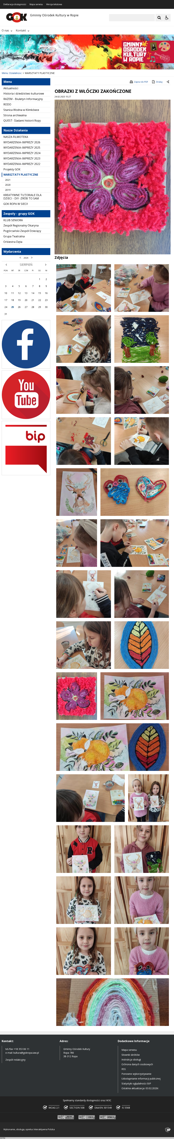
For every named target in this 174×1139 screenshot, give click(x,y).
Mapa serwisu (36, 4)
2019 (8, 189)
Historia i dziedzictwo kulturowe (23, 93)
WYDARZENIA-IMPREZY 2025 (21, 147)
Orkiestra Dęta (12, 242)
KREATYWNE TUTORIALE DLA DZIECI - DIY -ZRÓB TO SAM (22, 196)
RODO (7, 104)
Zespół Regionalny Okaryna (21, 225)
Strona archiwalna (15, 115)
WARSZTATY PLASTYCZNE (20, 174)
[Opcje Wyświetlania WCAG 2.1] (167, 17)
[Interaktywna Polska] (168, 1129)
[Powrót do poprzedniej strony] (168, 82)
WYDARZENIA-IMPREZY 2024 (21, 153)
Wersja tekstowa (54, 4)
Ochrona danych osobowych (137, 1064)
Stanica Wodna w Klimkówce (21, 110)
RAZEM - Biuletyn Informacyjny (23, 99)
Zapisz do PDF (141, 81)
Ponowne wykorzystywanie (136, 1073)
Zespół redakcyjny (15, 1059)
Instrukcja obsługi (131, 1059)
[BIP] (26, 474)
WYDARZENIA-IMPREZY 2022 (21, 164)
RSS (123, 1069)
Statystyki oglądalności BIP (136, 1083)
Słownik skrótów (130, 1054)
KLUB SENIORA (13, 220)
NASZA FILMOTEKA (15, 137)
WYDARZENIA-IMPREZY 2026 (21, 142)
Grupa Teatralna (14, 236)
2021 (8, 179)
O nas (5, 30)
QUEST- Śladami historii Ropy (22, 120)
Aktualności (10, 88)
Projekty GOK (11, 169)
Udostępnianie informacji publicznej (141, 1078)
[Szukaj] (159, 17)
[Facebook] (26, 368)
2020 (8, 184)
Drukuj (159, 81)
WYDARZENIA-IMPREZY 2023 (21, 158)
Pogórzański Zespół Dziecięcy (22, 231)
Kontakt (21, 30)
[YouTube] (26, 418)
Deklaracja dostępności (14, 4)
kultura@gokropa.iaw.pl (26, 1052)
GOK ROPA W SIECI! (15, 204)
